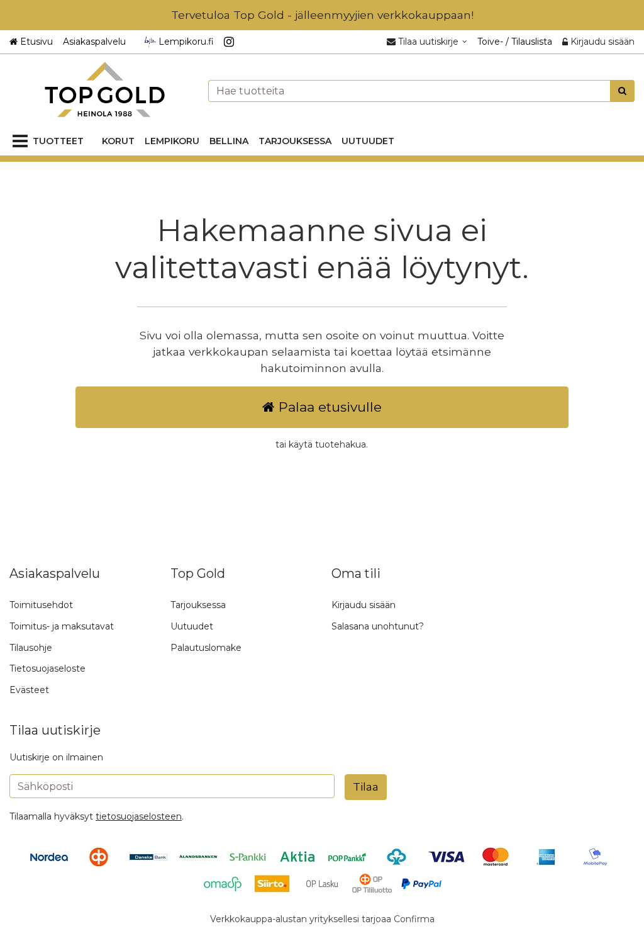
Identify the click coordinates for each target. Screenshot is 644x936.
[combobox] (421, 91)
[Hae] (622, 91)
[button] (139, 816)
